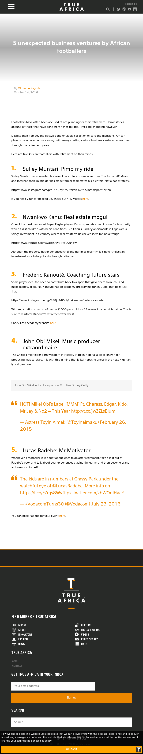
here (85, 199)
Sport (22, 630)
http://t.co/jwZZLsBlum (93, 411)
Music (22, 625)
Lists (84, 644)
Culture (86, 625)
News (21, 644)
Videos (85, 634)
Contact (17, 666)
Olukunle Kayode (29, 88)
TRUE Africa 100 (90, 630)
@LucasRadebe (67, 486)
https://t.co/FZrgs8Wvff (43, 493)
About (16, 661)
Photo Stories (90, 639)
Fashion (23, 639)
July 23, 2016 (106, 504)
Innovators (25, 634)
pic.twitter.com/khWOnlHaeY (95, 493)
